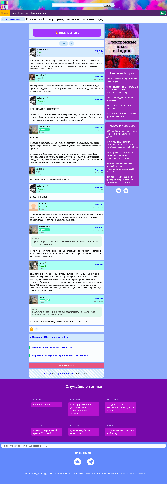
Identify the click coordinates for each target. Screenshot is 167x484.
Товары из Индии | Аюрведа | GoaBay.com (52, 347)
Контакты (101, 473)
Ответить (99, 51)
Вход (162, 13)
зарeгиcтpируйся (65, 373)
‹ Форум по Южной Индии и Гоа (49, 337)
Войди (47, 373)
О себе (39, 55)
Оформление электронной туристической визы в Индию (59, 356)
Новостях (128, 125)
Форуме (128, 73)
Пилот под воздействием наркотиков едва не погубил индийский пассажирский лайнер (122, 145)
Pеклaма (90, 473)
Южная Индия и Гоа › (13, 19)
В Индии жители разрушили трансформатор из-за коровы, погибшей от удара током (120, 180)
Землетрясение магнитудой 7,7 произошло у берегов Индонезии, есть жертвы (121, 155)
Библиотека (113, 473)
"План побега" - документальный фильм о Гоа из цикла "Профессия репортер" (122, 90)
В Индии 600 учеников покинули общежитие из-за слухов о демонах (121, 134)
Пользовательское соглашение (69, 473)
